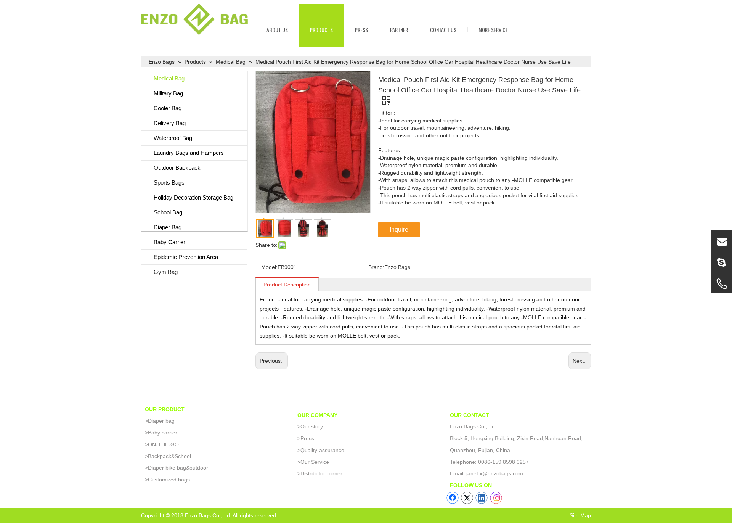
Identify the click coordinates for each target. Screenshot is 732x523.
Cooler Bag (167, 108)
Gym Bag (166, 272)
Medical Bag (169, 78)
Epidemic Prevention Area (186, 257)
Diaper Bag (167, 227)
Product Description (287, 285)
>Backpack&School (168, 456)
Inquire (399, 229)
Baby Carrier (169, 242)
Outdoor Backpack (177, 167)
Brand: (376, 267)
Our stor (308, 426)
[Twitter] (467, 498)
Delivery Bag (170, 123)
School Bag (168, 212)
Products (321, 30)
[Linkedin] (481, 498)
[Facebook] (452, 498)
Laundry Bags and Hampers (189, 153)
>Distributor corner (319, 473)
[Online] (721, 240)
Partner (399, 30)
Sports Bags (169, 182)
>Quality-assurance (320, 450)
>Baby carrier (161, 433)
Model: (269, 267)
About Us (277, 30)
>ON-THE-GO (162, 444)
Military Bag (168, 93)
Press (361, 30)
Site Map (580, 515)
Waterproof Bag (173, 138)
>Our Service (313, 462)
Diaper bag (160, 421)
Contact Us (443, 30)
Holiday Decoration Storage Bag (193, 197)
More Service (493, 30)
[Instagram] (496, 498)
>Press (305, 438)
